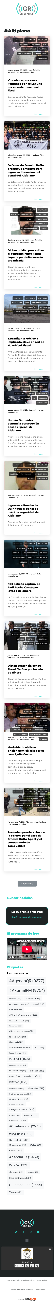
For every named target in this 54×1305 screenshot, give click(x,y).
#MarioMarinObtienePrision (35, 730)
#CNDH (25, 384)
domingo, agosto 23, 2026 (18, 240)
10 (9, 957)
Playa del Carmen (20, 1178)
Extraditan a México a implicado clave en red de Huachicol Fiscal (26, 342)
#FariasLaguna (41, 214)
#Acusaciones (16, 380)
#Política (14, 1115)
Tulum (15, 1192)
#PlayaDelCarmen (21, 1109)
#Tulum (35, 1145)
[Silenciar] (34, 957)
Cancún (19, 1165)
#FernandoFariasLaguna (30, 44)
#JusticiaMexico (40, 219)
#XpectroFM (42, 403)
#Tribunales (35, 562)
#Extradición (17, 302)
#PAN (45, 138)
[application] (27, 949)
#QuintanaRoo (25, 1126)
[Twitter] (16, 1232)
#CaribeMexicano (19, 1004)
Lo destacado (33, 656)
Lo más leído (34, 70)
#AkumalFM (30, 40)
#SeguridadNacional (29, 228)
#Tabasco (43, 398)
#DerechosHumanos (39, 384)
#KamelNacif (41, 716)
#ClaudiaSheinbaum (23, 1015)
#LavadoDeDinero (30, 553)
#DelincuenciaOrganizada (21, 214)
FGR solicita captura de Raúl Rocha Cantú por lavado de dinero (24, 587)
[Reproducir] (13, 957)
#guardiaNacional (39, 469)
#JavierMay (19, 393)
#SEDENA (31, 478)
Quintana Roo (25, 1185)
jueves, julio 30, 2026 (16, 656)
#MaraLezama (17, 1065)
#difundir (25, 389)
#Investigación (41, 548)
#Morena (14, 1076)
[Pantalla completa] (45, 957)
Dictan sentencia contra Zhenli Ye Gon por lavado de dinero (25, 669)
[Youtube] (38, 1232)
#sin (34, 398)
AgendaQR (24, 1157)
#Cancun (15, 998)
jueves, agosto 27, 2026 (17, 70)
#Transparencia (17, 1145)
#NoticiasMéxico (33, 138)
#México (43, 307)
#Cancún (32, 998)
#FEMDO (37, 801)
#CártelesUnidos (22, 469)
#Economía (16, 1042)
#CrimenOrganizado (19, 1021)
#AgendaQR (18, 40)
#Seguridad (42, 58)
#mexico (20, 639)
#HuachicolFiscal (29, 49)
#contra (25, 630)
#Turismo (15, 1150)
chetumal (16, 1172)
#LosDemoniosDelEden (25, 725)
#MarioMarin (16, 730)
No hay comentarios (25, 72)
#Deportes (15, 1026)
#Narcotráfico (16, 1089)
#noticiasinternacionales (20, 1094)
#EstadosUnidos (19, 1048)
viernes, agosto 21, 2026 (18, 328)
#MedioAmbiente (17, 1071)
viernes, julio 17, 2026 (16, 822)
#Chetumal (15, 1009)
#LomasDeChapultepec (38, 634)
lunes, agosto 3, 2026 (16, 574)
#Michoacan (26, 474)
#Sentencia (25, 398)
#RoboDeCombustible (38, 224)
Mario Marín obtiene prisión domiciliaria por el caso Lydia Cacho (26, 751)
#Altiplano (42, 40)
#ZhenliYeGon (41, 643)
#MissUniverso (19, 557)
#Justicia (43, 49)
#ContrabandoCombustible (35, 796)
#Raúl (30, 557)
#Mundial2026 (32, 1076)
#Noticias (30, 639)
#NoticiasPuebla (20, 734)
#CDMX (16, 630)
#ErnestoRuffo (18, 134)
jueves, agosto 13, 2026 (17, 410)
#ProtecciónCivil (17, 1120)
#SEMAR (44, 228)
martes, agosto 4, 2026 (17, 495)
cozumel (33, 1172)
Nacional (11, 72)
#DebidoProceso (40, 129)
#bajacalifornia (24, 129)
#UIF (45, 562)
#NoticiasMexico (24, 53)
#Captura (21, 548)
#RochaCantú (41, 557)
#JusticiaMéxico (40, 134)
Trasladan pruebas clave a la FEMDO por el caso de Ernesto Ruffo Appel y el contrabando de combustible (26, 839)
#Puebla (43, 739)
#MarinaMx (42, 810)
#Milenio (31, 393)
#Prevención (30, 1115)
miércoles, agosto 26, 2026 (19, 155)
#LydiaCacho (42, 725)
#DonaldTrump (17, 1037)
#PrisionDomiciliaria (38, 734)
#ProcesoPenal (40, 53)
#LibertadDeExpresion (38, 721)
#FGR (45, 44)
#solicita (23, 562)
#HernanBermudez (39, 389)
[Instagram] (31, 1232)
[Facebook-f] (23, 1232)
